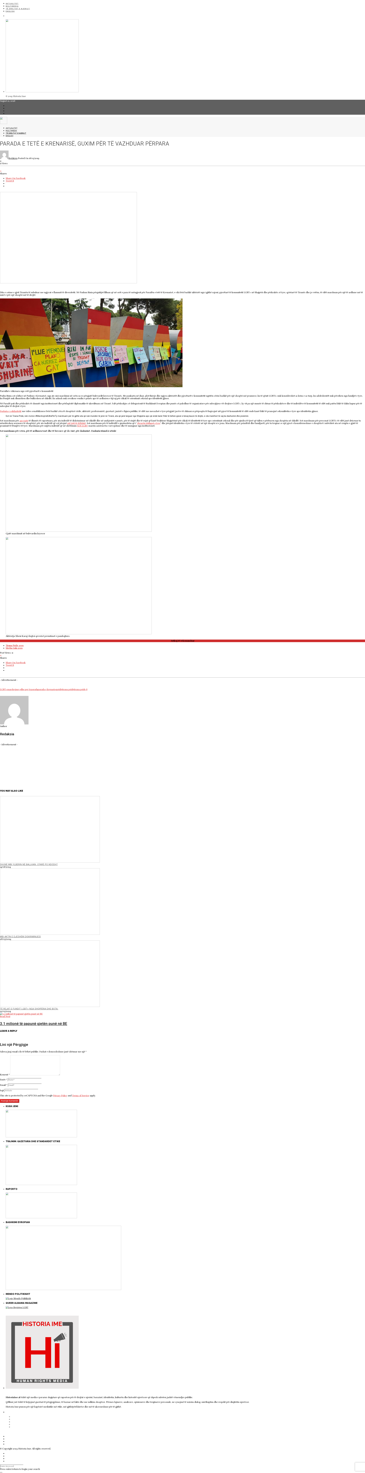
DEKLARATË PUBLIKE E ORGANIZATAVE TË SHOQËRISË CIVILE (43, 1424)
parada (34, 689)
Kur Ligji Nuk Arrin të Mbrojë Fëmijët (34, 1416)
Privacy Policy (60, 1095)
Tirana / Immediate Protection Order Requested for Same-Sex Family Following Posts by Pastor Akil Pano (76, 1419)
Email (3, 1085)
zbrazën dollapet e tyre (148, 423)
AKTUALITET (12, 4)
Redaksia (13, 158)
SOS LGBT (82, 426)
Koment (5, 1074)
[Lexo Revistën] (17, 1307)
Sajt (2, 1090)
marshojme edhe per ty (19, 689)
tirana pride (68, 689)
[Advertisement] (85, 766)
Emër (3, 1079)
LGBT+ (3, 689)
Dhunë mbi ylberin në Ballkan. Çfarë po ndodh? (29, 864)
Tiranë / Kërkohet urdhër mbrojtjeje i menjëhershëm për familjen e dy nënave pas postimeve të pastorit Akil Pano (82, 1421)
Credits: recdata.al (60, 1448)
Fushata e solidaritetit (10, 411)
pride (59, 689)
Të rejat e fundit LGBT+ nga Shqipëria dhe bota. (29, 1008)
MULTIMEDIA (12, 6)
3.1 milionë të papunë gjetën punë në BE (33, 1023)
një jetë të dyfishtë (76, 423)
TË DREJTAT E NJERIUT (18, 9)
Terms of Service (80, 1095)
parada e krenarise (47, 689)
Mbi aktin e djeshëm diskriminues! (20, 936)
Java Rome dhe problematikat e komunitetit (37, 1427)
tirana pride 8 (80, 689)
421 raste (24, 420)
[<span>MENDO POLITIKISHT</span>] (18, 1298)
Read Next (5, 1016)
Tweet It (10, 181)
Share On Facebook (16, 178)
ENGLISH (10, 11)
